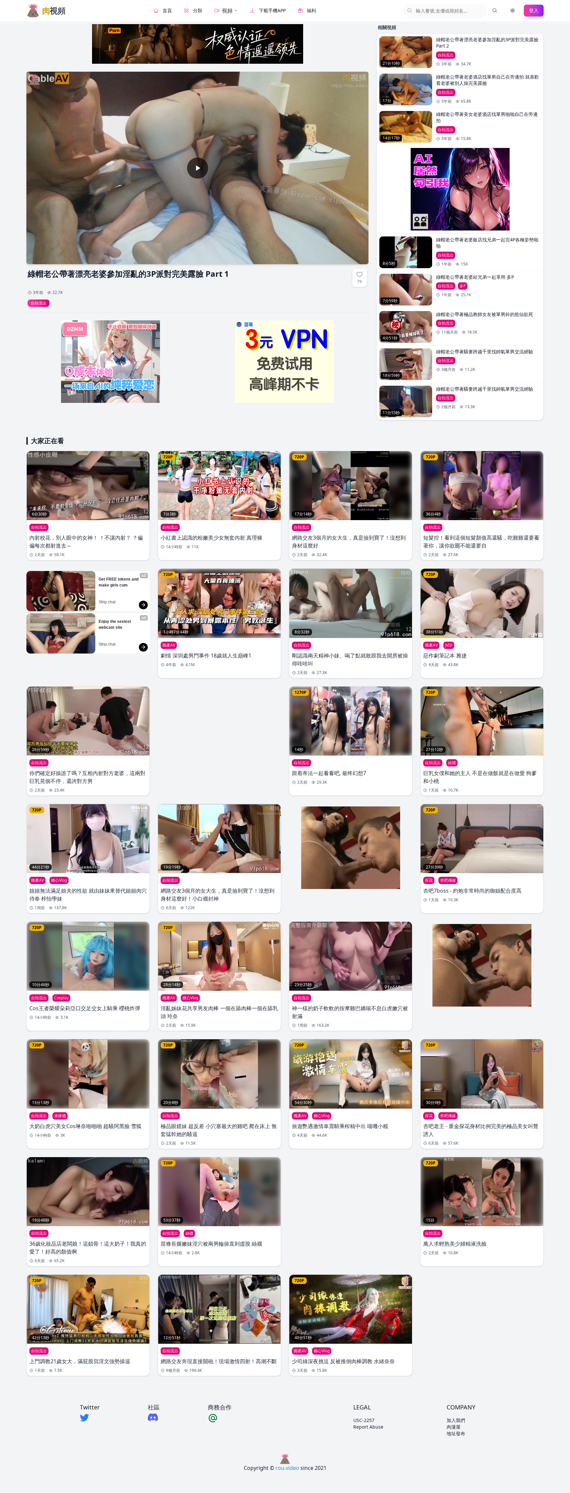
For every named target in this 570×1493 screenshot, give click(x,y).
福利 (311, 10)
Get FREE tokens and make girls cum (119, 582)
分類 (197, 10)
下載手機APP (272, 10)
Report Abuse (368, 1427)
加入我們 (456, 1420)
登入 (533, 10)
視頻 (227, 10)
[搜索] (494, 10)
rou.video (287, 1468)
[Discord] (154, 1417)
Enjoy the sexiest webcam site (115, 624)
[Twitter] (90, 1417)
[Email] (220, 1417)
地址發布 (456, 1433)
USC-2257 (363, 1420)
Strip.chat (107, 602)
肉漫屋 (453, 1427)
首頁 (167, 10)
